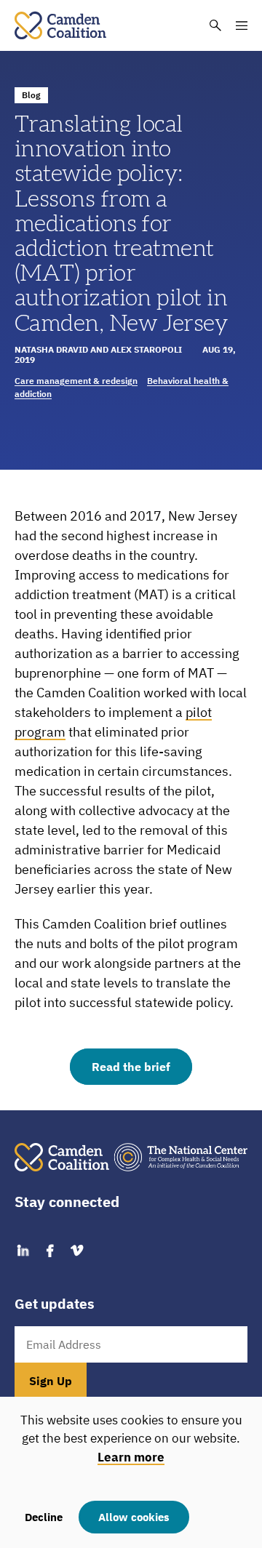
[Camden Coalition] (60, 25)
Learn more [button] (131, 1457)
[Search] (215, 25)
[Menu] (241, 25)
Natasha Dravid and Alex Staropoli (98, 349)
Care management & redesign (76, 380)
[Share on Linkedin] (23, 1251)
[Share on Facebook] (49, 1251)
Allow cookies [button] (134, 1516)
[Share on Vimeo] (76, 1251)
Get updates (55, 1304)
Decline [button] (44, 1516)
